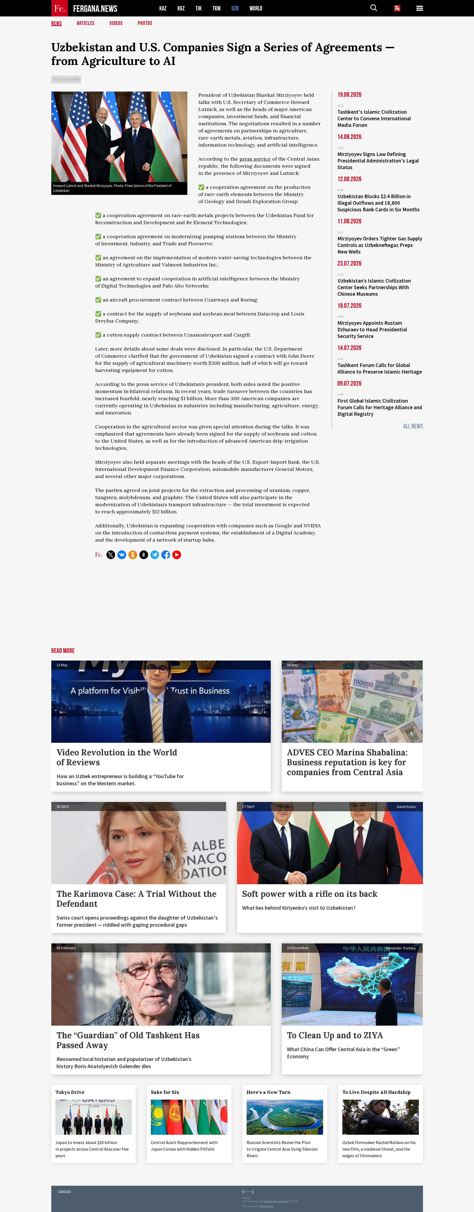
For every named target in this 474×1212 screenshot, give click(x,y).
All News (413, 426)
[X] (110, 554)
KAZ (163, 8)
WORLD (256, 8)
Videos (116, 23)
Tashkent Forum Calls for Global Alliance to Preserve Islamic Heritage (379, 368)
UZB (235, 8)
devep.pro (266, 1206)
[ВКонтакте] (121, 554)
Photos (145, 23)
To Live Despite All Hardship (376, 1092)
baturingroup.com (276, 1201)
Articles (85, 23)
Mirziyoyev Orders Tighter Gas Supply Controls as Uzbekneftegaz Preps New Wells (379, 245)
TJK (199, 8)
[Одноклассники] (132, 554)
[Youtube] (176, 554)
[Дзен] (143, 554)
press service (255, 159)
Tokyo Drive (69, 1092)
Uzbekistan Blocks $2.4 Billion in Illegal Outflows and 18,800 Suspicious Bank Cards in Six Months (378, 203)
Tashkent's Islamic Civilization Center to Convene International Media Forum (374, 118)
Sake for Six (165, 1092)
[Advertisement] (237, 606)
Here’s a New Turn (268, 1092)
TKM (217, 8)
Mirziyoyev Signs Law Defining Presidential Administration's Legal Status (378, 160)
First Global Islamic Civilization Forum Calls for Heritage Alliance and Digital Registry (379, 407)
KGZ (181, 8)
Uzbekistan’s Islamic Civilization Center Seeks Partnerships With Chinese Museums (374, 287)
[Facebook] (165, 554)
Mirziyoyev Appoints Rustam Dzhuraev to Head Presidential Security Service (372, 329)
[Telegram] (154, 554)
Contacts (64, 1191)
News (56, 23)
